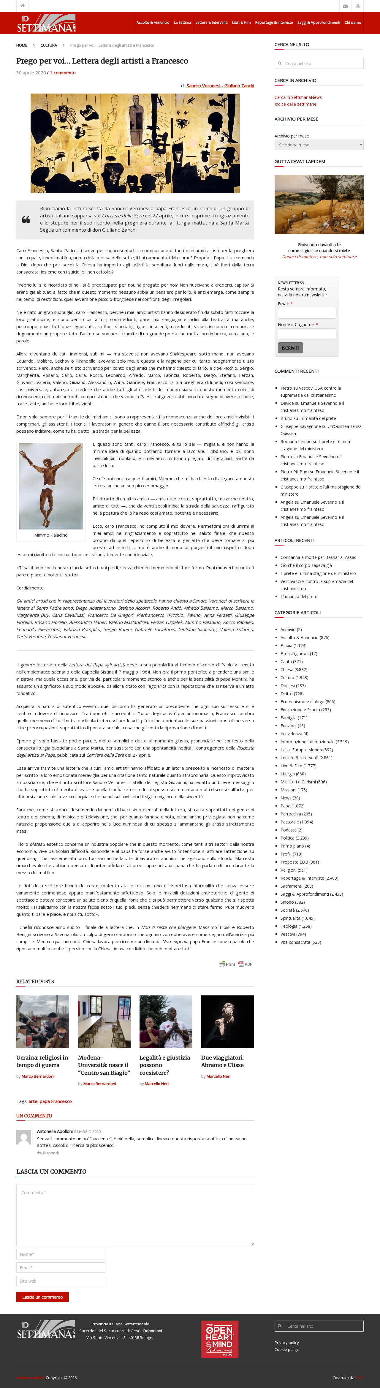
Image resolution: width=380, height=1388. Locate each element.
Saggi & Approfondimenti (318, 22)
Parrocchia (291, 814)
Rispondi (51, 1152)
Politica (287, 838)
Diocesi (288, 685)
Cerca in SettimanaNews (298, 97)
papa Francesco (56, 1101)
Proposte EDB (294, 862)
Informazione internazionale (308, 741)
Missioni (288, 790)
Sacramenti (291, 886)
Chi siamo (353, 22)
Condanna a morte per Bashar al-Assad (319, 557)
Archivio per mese (292, 136)
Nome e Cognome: (298, 324)
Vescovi (288, 934)
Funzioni (289, 725)
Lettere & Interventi (212, 22)
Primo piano (292, 846)
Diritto (287, 693)
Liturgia (288, 774)
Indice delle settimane (295, 104)
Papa (285, 806)
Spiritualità (290, 918)
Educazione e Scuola (300, 709)
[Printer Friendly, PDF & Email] (235, 967)
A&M (359, 1377)
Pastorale (290, 822)
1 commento (63, 72)
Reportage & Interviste (274, 22)
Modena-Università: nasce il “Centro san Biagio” (104, 1065)
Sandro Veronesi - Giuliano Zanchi (220, 85)
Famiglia (289, 717)
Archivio (288, 629)
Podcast (288, 830)
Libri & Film (241, 22)
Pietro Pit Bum (295, 472)
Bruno (286, 418)
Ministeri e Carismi (298, 782)
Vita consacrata (295, 942)
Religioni (289, 870)
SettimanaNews (30, 1377)
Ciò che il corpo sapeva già (306, 565)
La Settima (182, 22)
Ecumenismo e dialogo (302, 701)
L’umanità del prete (317, 418)
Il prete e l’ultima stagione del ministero (318, 573)
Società (288, 910)
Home (21, 45)
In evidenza (291, 733)
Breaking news (295, 653)
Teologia (289, 926)
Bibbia (286, 645)
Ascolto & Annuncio (153, 22)
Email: (285, 303)
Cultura (49, 45)
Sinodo (287, 902)
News (286, 798)
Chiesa (287, 669)
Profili (286, 854)
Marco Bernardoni (38, 1076)
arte (33, 1101)
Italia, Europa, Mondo (301, 750)
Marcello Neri (157, 1083)
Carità (286, 661)
